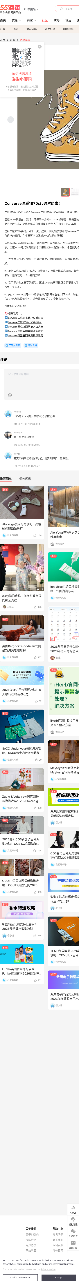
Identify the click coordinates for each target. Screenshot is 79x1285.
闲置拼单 (68, 28)
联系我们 (58, 1239)
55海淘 (10, 9)
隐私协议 (31, 1239)
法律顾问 (58, 1250)
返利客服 (58, 1245)
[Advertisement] (39, 590)
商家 (30, 20)
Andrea (17, 411)
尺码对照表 (14, 345)
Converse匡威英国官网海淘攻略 (25, 331)
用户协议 (31, 1245)
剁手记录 (50, 28)
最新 (15, 28)
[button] (31, 9)
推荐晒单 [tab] (6, 478)
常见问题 (58, 1234)
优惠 (15, 20)
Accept (58, 1277)
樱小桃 (17, 453)
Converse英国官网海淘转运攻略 (25, 335)
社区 (2, 28)
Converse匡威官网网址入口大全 (25, 327)
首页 (2, 39)
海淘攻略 (31, 28)
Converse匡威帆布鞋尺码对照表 (25, 318)
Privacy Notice (48, 1269)
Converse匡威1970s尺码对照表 (25, 322)
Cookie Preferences (20, 1277)
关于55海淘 (32, 1234)
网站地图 (31, 1250)
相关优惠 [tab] (25, 478)
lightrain (18, 432)
